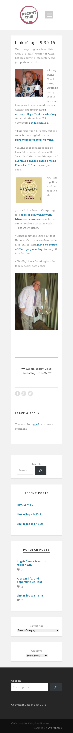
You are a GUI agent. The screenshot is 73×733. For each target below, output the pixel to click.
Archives (36, 651)
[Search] (40, 470)
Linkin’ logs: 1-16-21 (30, 524)
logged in (36, 424)
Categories (36, 625)
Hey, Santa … (25, 505)
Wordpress (55, 727)
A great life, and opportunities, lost (29, 580)
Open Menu (49, 14)
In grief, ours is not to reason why (31, 563)
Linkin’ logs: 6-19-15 (30, 595)
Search (36, 464)
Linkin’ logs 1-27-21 (29, 514)
